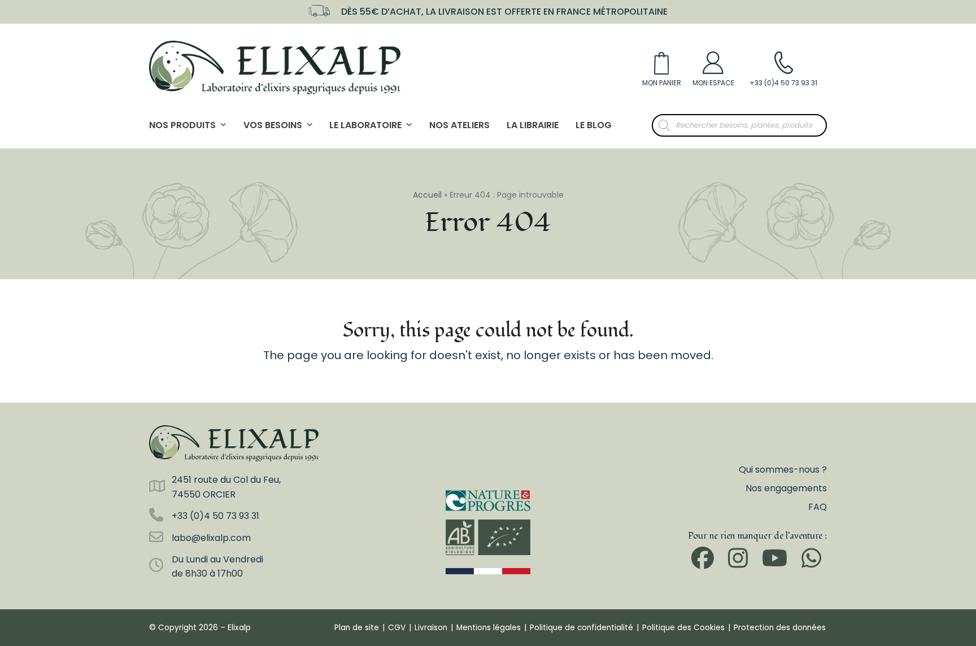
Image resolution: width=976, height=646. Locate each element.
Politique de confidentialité (581, 627)
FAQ (817, 506)
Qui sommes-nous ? (783, 469)
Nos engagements (786, 488)
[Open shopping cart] (661, 67)
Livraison (431, 627)
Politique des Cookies (683, 627)
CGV (397, 627)
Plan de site (356, 627)
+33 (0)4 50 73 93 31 (215, 515)
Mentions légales (488, 627)
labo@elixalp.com (211, 537)
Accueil (427, 194)
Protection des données (780, 627)
